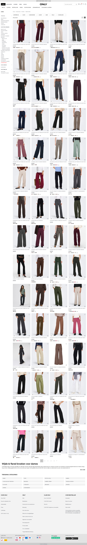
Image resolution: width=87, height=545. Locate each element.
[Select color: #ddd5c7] (34, 311)
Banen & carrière (68, 501)
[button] (21, 31)
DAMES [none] (3, 4)
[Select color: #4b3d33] (16, 135)
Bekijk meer (82, 469)
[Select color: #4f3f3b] (31, 311)
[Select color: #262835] (14, 311)
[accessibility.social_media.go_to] (37, 538)
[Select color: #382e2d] (13, 223)
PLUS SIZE (5, 484)
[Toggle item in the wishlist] (29, 21)
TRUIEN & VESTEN (69, 481)
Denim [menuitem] (21, 7)
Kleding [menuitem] (8, 7)
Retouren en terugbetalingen (28, 513)
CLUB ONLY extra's (48, 501)
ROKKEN (67, 484)
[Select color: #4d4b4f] (70, 457)
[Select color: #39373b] (14, 223)
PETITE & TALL (48, 478)
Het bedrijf (67, 498)
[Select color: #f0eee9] (33, 399)
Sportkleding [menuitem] (27, 7)
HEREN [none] (20, 4)
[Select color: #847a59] (31, 399)
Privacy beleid (25, 525)
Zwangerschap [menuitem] (36, 7)
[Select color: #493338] (31, 47)
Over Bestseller (70, 495)
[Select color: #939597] (19, 47)
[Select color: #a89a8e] (50, 252)
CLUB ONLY (47, 495)
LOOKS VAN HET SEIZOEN (8, 481)
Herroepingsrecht (25, 522)
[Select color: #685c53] (35, 47)
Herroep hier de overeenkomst (28, 504)
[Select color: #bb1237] (73, 311)
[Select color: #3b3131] (16, 47)
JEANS (4, 478)
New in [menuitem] (3, 7)
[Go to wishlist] (83, 4)
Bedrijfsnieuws (68, 504)
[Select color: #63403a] (33, 223)
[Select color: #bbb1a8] (15, 47)
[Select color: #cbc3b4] (57, 135)
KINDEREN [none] (15, 4)
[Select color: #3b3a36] (31, 135)
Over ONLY (4, 495)
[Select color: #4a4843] (15, 223)
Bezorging (24, 507)
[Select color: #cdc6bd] (69, 457)
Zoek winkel (67, 507)
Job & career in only (5, 513)
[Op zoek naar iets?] (76, 4)
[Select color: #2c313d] (31, 164)
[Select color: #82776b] (71, 457)
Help (23, 495)
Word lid (45, 504)
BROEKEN (26, 481)
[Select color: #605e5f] (51, 252)
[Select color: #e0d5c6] (70, 135)
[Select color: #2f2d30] (17, 47)
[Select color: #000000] (14, 47)
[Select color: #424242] (69, 47)
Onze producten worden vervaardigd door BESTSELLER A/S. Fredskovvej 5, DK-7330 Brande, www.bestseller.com (73, 511)
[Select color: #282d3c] (13, 135)
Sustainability (3, 504)
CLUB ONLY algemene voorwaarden (51, 507)
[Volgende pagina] (57, 461)
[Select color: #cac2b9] (34, 164)
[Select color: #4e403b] (18, 47)
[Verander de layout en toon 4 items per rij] (85, 18)
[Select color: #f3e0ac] (14, 135)
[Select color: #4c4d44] (57, 47)
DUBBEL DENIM (48, 481)
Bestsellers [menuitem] (15, 7)
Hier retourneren (25, 510)
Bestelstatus (24, 501)
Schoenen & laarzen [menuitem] (46, 7)
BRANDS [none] (25, 4)
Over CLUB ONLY (47, 498)
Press (2, 507)
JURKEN (4, 487)
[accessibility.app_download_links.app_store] (75, 539)
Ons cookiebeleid (25, 528)
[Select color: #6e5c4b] (31, 340)
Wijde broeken (28, 11)
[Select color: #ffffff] (15, 135)
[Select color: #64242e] (75, 135)
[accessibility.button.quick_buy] (29, 42)
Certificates (3, 510)
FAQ (23, 498)
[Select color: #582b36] (13, 47)
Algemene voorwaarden (27, 519)
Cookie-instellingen (43, 544)
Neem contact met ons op (27, 516)
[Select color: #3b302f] (38, 47)
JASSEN (67, 478)
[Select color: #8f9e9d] (35, 311)
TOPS (25, 478)
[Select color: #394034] (71, 135)
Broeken (23, 11)
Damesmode (18, 11)
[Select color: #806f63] (33, 47)
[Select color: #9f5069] (74, 311)
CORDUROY (26, 484)
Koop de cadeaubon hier (6, 501)
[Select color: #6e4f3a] (34, 47)
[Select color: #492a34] (69, 252)
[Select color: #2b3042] (71, 311)
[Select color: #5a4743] (73, 135)
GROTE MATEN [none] (9, 4)
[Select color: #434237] (33, 164)
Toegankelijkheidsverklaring (27, 531)
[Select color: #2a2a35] (36, 47)
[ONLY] (43, 4)
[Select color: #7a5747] (50, 340)
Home (14, 11)
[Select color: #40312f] (18, 135)
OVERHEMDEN (27, 487)
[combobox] (17, 15)
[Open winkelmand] (85, 4)
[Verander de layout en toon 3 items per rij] (82, 18)
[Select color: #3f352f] (15, 311)
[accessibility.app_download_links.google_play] (68, 539)
